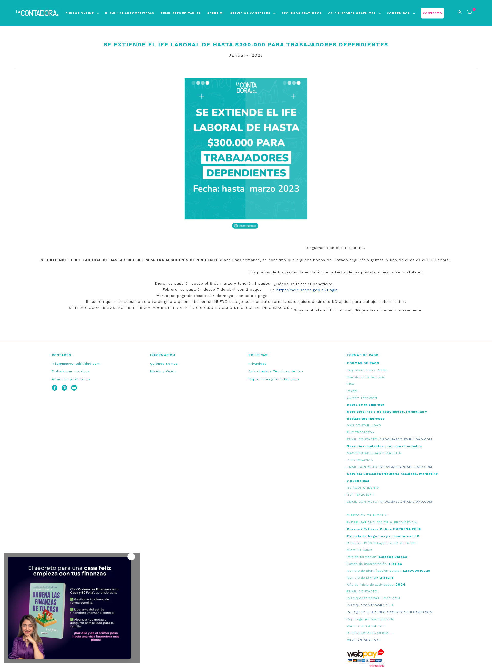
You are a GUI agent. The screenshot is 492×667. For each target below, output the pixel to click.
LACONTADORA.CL (366, 640)
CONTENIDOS (398, 13)
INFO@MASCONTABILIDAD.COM (405, 439)
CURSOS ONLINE (79, 13)
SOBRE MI (215, 13)
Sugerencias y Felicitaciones (274, 379)
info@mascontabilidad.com (76, 364)
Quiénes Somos (164, 364)
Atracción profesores (71, 379)
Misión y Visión (163, 371)
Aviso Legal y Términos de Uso (276, 371)
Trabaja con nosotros (71, 371)
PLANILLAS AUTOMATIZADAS (129, 13)
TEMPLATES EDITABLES (180, 13)
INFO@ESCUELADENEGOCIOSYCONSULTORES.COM (390, 612)
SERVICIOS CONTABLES (250, 13)
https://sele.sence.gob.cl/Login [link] (307, 290)
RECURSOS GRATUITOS (302, 13)
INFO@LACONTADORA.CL (368, 605)
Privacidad (258, 364)
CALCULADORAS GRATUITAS (352, 13)
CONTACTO (432, 13)
